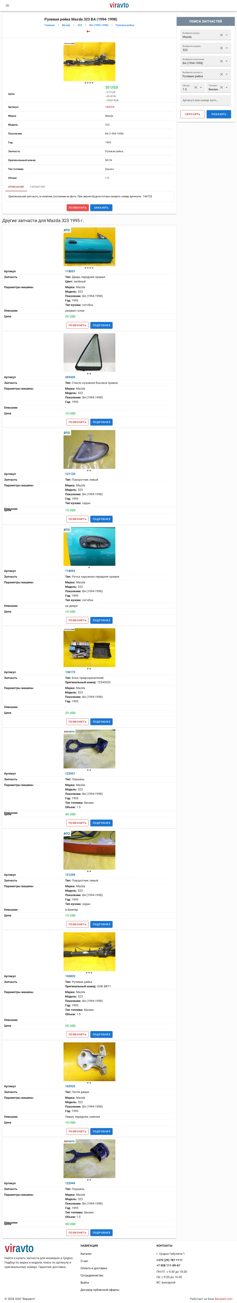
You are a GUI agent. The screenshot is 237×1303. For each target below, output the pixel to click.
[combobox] (205, 35)
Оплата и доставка (94, 1268)
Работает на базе (211, 1299)
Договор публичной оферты (100, 1290)
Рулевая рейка (125, 25)
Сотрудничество (92, 1275)
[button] (221, 35)
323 (80, 25)
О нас (84, 1261)
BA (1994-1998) (98, 25)
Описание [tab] (16, 186)
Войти (85, 1282)
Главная (49, 25)
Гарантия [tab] (37, 186)
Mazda (66, 25)
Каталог (86, 1254)
